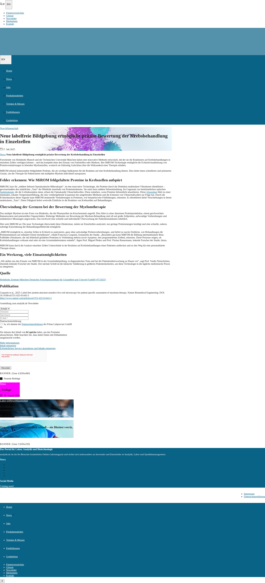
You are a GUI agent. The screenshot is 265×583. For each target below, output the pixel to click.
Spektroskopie (7, 192)
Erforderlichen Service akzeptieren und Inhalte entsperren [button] (28, 348)
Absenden (5, 368)
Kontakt (10, 24)
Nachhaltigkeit (13, 464)
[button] (2, 4)
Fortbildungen (13, 112)
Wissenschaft (12, 128)
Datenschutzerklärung (10, 321)
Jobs (8, 87)
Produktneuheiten (14, 95)
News (9, 79)
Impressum (249, 494)
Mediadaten (11, 21)
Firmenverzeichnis (15, 13)
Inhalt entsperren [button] (8, 345)
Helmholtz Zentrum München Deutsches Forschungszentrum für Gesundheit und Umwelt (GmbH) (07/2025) (53, 279)
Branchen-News (14, 473)
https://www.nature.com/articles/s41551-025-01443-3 (26, 298)
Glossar (9, 15)
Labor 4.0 (11, 475)
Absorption (151, 192)
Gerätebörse (12, 120)
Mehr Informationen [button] (9, 343)
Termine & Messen (15, 104)
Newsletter (11, 18)
